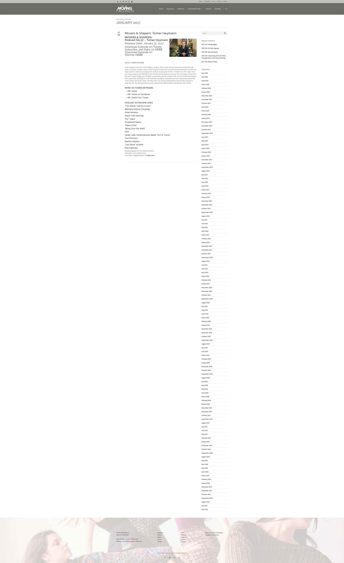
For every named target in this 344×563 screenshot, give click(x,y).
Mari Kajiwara (131, 148)
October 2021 (206, 254)
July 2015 (204, 506)
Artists (159, 539)
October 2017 (206, 415)
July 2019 (204, 348)
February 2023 (206, 194)
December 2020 (207, 288)
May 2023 (205, 182)
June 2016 (205, 464)
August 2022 (206, 216)
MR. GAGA (132, 91)
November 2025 (207, 99)
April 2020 (205, 314)
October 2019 (206, 336)
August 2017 (206, 423)
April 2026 (205, 81)
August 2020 (206, 303)
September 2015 (207, 498)
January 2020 (206, 325)
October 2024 (206, 130)
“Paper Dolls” (131, 125)
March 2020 (205, 318)
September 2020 (207, 299)
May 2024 (205, 141)
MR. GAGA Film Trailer (138, 97)
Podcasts (180, 9)
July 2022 (204, 220)
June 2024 (205, 137)
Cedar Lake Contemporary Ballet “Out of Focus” (147, 135)
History (201, 1)
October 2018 (206, 370)
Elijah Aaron (151, 155)
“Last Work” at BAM (134, 144)
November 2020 (207, 291)
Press (213, 1)
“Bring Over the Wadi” (135, 128)
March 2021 (205, 276)
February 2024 (206, 152)
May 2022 (205, 227)
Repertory (170, 9)
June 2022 (205, 224)
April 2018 (205, 393)
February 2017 (206, 438)
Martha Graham (132, 141)
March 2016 (205, 476)
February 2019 (206, 359)
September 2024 (207, 133)
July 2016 (204, 461)
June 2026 (205, 73)
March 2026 (205, 84)
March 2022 (205, 235)
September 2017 (207, 419)
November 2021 (207, 250)
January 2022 (206, 242)
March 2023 (205, 190)
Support (219, 1)
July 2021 (204, 265)
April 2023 (205, 186)
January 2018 (206, 404)
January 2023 (206, 197)
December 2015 (207, 487)
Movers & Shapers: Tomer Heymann (150, 33)
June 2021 (205, 269)
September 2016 (207, 453)
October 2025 (206, 103)
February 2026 (206, 88)
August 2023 (206, 171)
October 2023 (206, 163)
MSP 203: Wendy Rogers (209, 44)
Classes (208, 9)
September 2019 (207, 340)
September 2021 (207, 257)
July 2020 (204, 306)
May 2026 (205, 77)
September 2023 (207, 167)
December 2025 (207, 96)
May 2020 (205, 310)
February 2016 (206, 479)
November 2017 (207, 412)
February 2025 (206, 115)
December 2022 (207, 201)
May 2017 (205, 434)
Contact (225, 1)
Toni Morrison (131, 138)
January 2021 (206, 284)
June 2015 (205, 509)
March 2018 (205, 397)
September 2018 (207, 374)
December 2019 (207, 329)
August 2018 (206, 378)
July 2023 (204, 175)
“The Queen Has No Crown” (138, 106)
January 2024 (206, 156)
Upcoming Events (194, 9)
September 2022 (207, 212)
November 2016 (207, 445)
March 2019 (205, 355)
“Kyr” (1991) (130, 119)
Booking (218, 9)
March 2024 (205, 148)
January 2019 (206, 363)
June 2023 (205, 178)
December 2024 (207, 122)
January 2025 (206, 118)
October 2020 (206, 295)
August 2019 (206, 344)
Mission (159, 541)
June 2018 (205, 385)
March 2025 (205, 111)
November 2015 (207, 491)
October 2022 (206, 209)
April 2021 (205, 272)
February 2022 (206, 239)
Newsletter (207, 1)
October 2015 (206, 494)
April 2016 (205, 472)
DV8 (127, 132)
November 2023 (207, 160)
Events (159, 535)
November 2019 (207, 333)
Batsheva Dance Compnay (137, 109)
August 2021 (206, 261)
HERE (159, 49)
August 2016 (206, 457)
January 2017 (206, 442)
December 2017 (207, 408)
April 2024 (205, 145)
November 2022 (207, 205)
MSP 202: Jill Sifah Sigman (210, 48)
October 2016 (206, 449)
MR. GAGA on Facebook (138, 94)
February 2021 (206, 280)
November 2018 (207, 367)
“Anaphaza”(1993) (133, 122)
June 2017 (205, 430)
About (161, 9)
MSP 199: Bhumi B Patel (209, 62)
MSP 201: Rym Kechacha (210, 52)
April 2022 (205, 231)
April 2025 (205, 107)
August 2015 (206, 502)
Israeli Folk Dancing (134, 115)
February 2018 (206, 400)
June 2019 (205, 351)
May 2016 (205, 468)
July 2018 (204, 382)
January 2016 (206, 483)
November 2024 (207, 126)
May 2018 (205, 389)
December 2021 (207, 246)
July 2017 (204, 427)
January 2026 (206, 92)
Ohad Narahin (131, 112)
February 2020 (206, 321)
